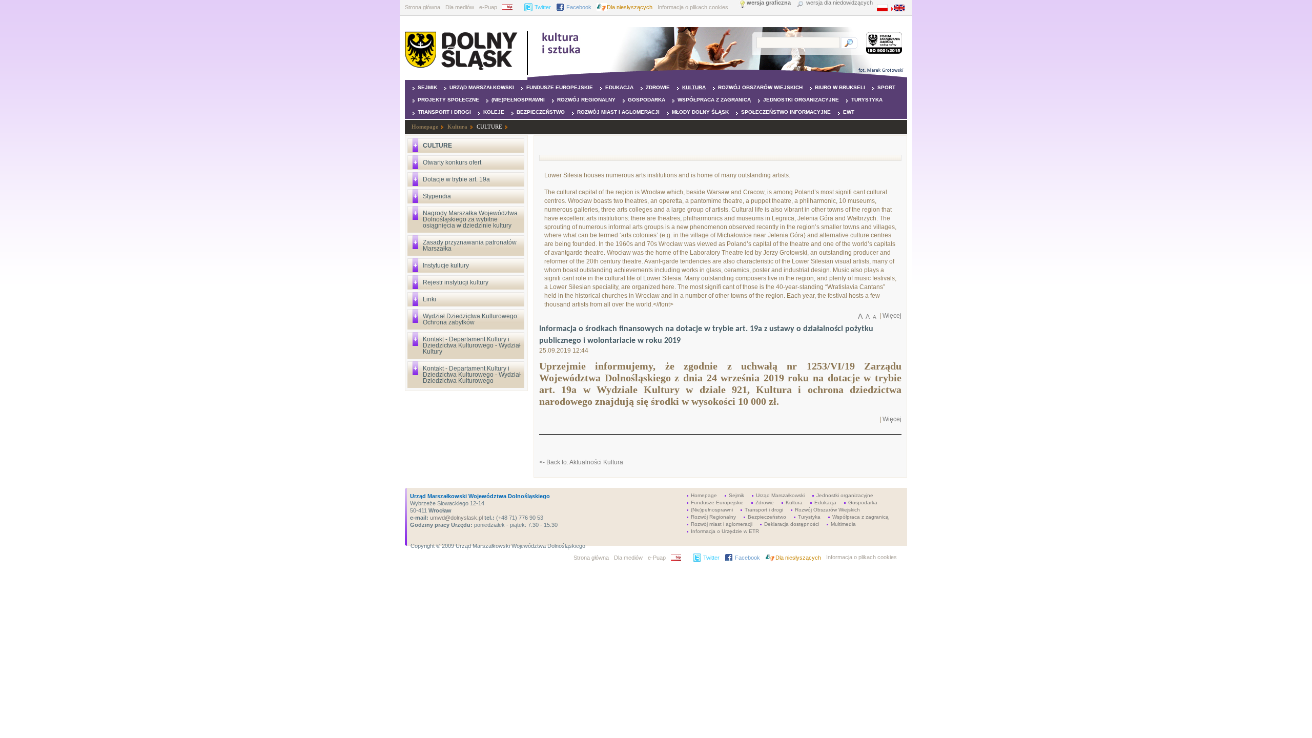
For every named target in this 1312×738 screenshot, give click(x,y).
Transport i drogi (444, 112)
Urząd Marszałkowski (481, 87)
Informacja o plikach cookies (693, 7)
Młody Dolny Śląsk (700, 112)
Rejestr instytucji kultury (455, 282)
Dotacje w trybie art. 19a (456, 179)
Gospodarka (646, 99)
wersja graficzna (769, 3)
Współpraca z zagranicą (714, 99)
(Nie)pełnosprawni (518, 99)
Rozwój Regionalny (586, 99)
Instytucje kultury (446, 265)
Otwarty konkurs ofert (452, 162)
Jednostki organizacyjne (801, 99)
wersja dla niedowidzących (839, 3)
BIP (510, 7)
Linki (429, 299)
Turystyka (867, 99)
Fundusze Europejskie (559, 87)
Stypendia (437, 196)
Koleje (493, 112)
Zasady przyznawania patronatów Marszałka (470, 245)
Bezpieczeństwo (541, 112)
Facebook (578, 7)
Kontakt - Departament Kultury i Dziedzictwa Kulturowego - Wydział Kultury (472, 345)
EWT (848, 112)
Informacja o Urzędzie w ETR (725, 531)
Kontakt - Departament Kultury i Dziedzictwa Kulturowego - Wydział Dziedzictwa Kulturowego (472, 374)
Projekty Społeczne (448, 99)
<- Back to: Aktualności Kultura (581, 462)
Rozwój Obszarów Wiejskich (760, 87)
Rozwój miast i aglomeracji (618, 112)
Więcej (892, 315)
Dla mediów (459, 7)
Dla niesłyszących (629, 7)
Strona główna (422, 7)
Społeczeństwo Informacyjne (786, 112)
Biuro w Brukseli (840, 87)
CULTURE (489, 127)
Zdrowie (658, 87)
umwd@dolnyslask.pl (455, 518)
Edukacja (619, 87)
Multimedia (843, 524)
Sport (886, 87)
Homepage (425, 127)
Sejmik (427, 87)
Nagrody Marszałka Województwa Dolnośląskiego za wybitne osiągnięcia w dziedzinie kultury (470, 219)
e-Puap (488, 7)
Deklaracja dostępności (791, 524)
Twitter (543, 7)
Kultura (694, 87)
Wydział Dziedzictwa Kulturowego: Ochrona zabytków (471, 319)
